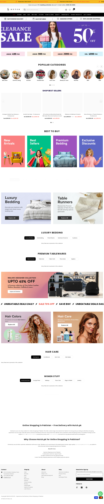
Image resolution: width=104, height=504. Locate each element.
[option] (17, 75)
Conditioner (47, 357)
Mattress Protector (63, 238)
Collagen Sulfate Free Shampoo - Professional (10, 115)
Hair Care (52, 80)
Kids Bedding (40, 238)
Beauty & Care (64, 80)
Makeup (47, 380)
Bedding (68, 179)
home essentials (53, 434)
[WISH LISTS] (70, 10)
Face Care (58, 380)
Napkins (73, 259)
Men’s (24, 434)
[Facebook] (77, 487)
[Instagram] (82, 487)
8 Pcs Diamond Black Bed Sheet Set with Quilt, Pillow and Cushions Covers (52, 115)
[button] (101, 66)
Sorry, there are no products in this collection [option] (52, 185)
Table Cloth (52, 259)
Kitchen (28, 80)
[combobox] (42, 9)
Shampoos (36, 357)
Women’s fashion (31, 434)
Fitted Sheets (51, 238)
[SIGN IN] (66, 10)
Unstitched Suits (25, 380)
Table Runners (30, 259)
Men (88, 80)
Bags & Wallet (68, 380)
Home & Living (17, 80)
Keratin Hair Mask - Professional (31, 114)
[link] (14, 19)
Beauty (46, 179)
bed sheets (78, 444)
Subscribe (89, 479)
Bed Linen (4, 80)
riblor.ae (10, 499)
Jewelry (79, 380)
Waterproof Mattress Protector (73, 114)
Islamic (89, 179)
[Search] (40, 9)
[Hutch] (13, 54)
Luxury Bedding (29, 238)
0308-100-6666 (70, 5)
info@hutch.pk (7, 477)
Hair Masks (68, 357)
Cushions (74, 238)
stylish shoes (86, 444)
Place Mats (63, 259)
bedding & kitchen (45, 5)
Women (76, 80)
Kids (36, 179)
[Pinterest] (86, 487)
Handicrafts (40, 80)
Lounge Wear (36, 380)
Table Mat (41, 259)
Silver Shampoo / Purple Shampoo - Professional (93, 115)
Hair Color (57, 357)
